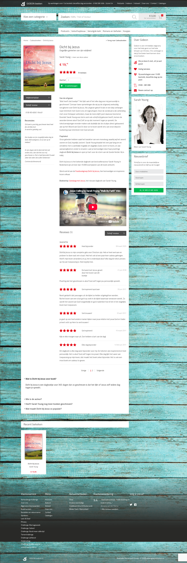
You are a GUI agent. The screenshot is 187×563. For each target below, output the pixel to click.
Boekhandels (26, 509)
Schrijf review (31, 105)
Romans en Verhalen (112, 31)
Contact (154, 3)
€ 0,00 (153, 16)
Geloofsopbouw (78, 31)
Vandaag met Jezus (77, 180)
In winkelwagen (71, 85)
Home (26, 40)
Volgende (100, 370)
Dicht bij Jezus (48, 40)
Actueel (137, 3)
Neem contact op (145, 90)
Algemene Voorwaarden (30, 506)
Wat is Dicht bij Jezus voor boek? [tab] (41, 378)
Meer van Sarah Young (142, 146)
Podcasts (120, 3)
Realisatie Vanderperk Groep (128, 558)
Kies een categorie (34, 17)
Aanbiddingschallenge (29, 499)
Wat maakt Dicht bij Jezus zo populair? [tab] (44, 408)
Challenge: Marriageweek (30, 525)
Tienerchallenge (27, 534)
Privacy (23, 521)
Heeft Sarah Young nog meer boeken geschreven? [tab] (49, 404)
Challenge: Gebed (27, 528)
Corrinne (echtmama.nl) (33, 161)
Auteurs (129, 3)
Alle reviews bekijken (110, 509)
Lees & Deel (25, 518)
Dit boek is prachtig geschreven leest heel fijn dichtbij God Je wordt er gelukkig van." (39, 127)
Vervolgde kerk (94, 31)
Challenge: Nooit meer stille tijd (32, 531)
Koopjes (126, 31)
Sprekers (24, 515)
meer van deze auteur (80, 57)
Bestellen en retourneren (31, 512)
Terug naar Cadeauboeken (116, 40)
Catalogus (162, 3)
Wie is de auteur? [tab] (34, 399)
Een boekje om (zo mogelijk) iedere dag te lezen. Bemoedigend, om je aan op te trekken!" (39, 140)
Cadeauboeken (35, 40)
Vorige (83, 370)
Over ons (145, 3)
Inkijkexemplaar (32, 97)
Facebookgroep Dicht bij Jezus (87, 171)
